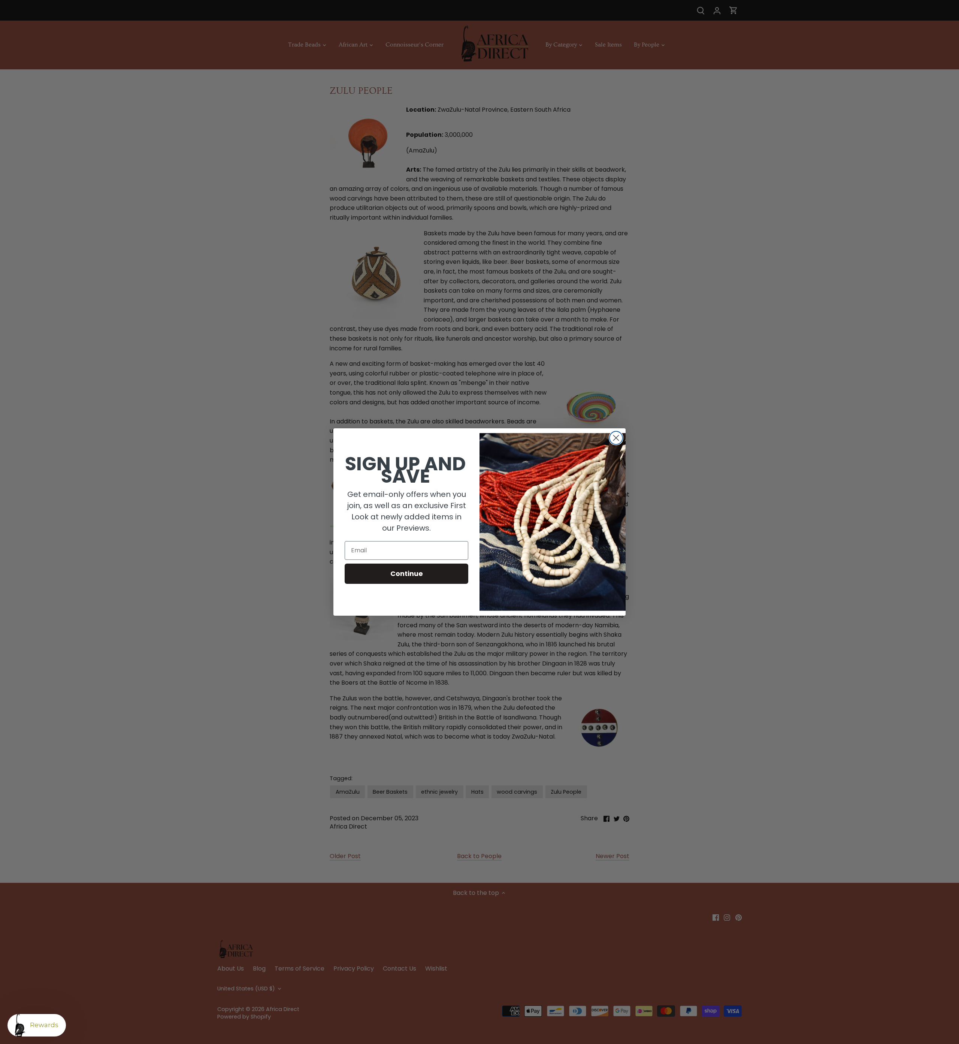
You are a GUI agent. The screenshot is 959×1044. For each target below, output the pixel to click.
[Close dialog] (616, 437)
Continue (406, 573)
